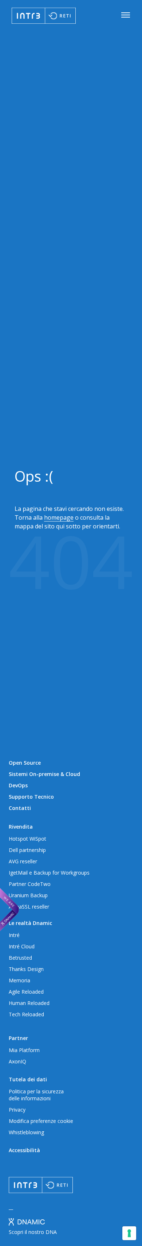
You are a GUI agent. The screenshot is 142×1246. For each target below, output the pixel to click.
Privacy (17, 1109)
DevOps (18, 785)
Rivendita (21, 826)
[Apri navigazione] (125, 16)
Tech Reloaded (26, 1014)
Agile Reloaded (26, 991)
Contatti (20, 807)
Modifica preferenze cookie (41, 1120)
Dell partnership (27, 849)
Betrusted (20, 957)
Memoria (19, 980)
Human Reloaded (29, 1003)
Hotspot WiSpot (27, 838)
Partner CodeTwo (30, 883)
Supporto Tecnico (31, 796)
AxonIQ (17, 1061)
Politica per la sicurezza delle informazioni (36, 1095)
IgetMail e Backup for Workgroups (49, 872)
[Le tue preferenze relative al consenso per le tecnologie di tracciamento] (129, 1233)
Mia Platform (24, 1050)
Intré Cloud (22, 946)
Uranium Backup (28, 895)
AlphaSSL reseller (29, 906)
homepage (59, 517)
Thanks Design (26, 969)
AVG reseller (23, 861)
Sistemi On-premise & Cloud (44, 774)
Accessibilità (24, 1150)
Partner (18, 1038)
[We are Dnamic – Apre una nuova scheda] (9, 909)
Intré (14, 935)
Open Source (25, 762)
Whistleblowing (26, 1132)
